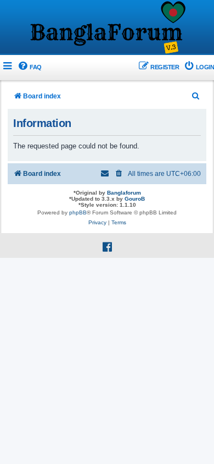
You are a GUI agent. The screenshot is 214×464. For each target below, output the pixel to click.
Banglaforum (124, 193)
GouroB (135, 199)
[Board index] (107, 28)
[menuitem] (29, 67)
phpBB (78, 212)
